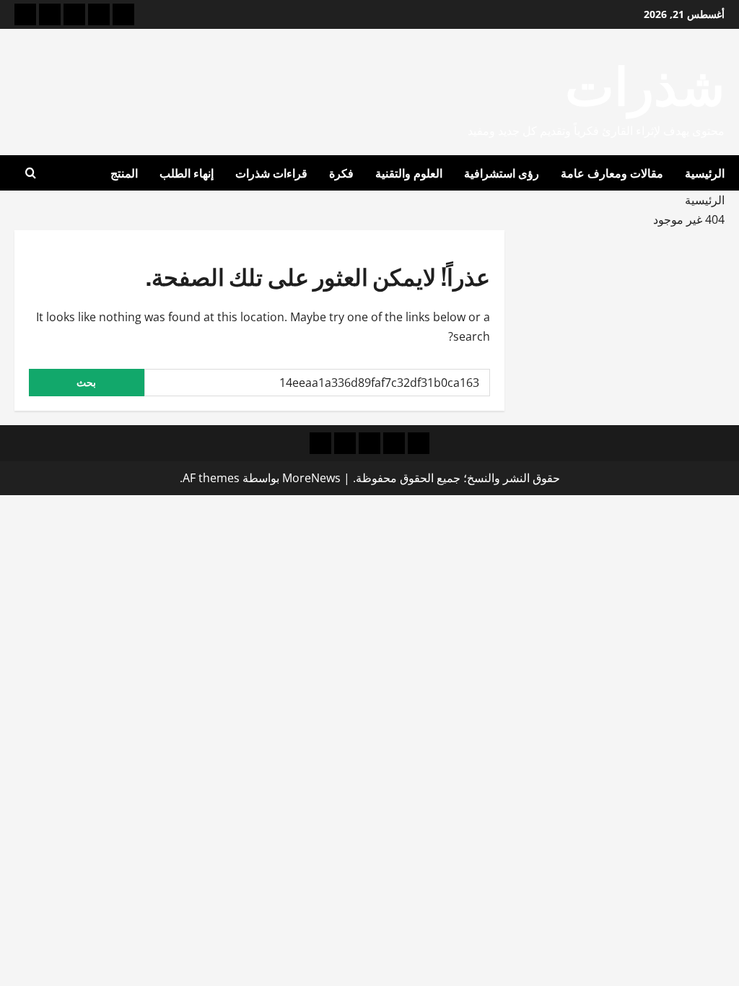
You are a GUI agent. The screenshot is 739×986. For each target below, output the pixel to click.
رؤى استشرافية (501, 172)
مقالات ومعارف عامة (612, 172)
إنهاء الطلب (186, 172)
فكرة (341, 172)
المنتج (124, 172)
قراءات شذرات (271, 172)
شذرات (645, 82)
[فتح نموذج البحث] (30, 173)
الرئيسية (705, 172)
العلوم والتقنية (408, 172)
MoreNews (311, 478)
